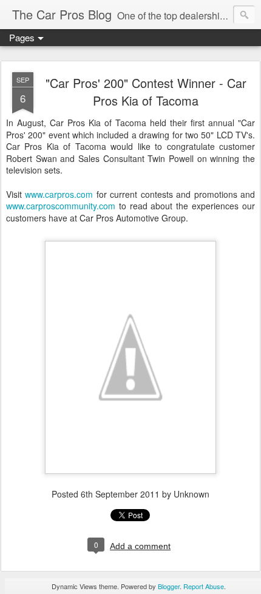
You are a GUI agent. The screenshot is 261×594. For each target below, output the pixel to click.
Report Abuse (203, 586)
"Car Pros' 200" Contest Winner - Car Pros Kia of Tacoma (146, 91)
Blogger (169, 586)
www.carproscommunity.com (60, 206)
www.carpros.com (59, 194)
